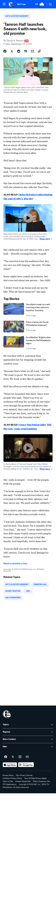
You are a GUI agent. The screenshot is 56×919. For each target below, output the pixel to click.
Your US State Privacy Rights (35, 778)
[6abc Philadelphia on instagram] (20, 757)
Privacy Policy (8, 775)
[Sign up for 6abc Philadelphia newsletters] (27, 757)
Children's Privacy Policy (12, 778)
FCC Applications (9, 784)
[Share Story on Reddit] (18, 51)
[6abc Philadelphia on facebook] (6, 757)
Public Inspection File (41, 781)
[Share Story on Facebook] (4, 51)
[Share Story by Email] (32, 51)
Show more (45, 239)
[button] (4, 4)
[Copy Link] (39, 51)
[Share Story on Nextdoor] (25, 51)
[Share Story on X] (11, 51)
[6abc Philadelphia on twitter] (13, 757)
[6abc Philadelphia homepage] (11, 4)
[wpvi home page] (7, 714)
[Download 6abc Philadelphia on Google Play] (26, 764)
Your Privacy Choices (24, 775)
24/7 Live (21, 4)
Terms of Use (8, 781)
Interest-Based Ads (23, 781)
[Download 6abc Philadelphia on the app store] (10, 764)
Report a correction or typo (15, 563)
